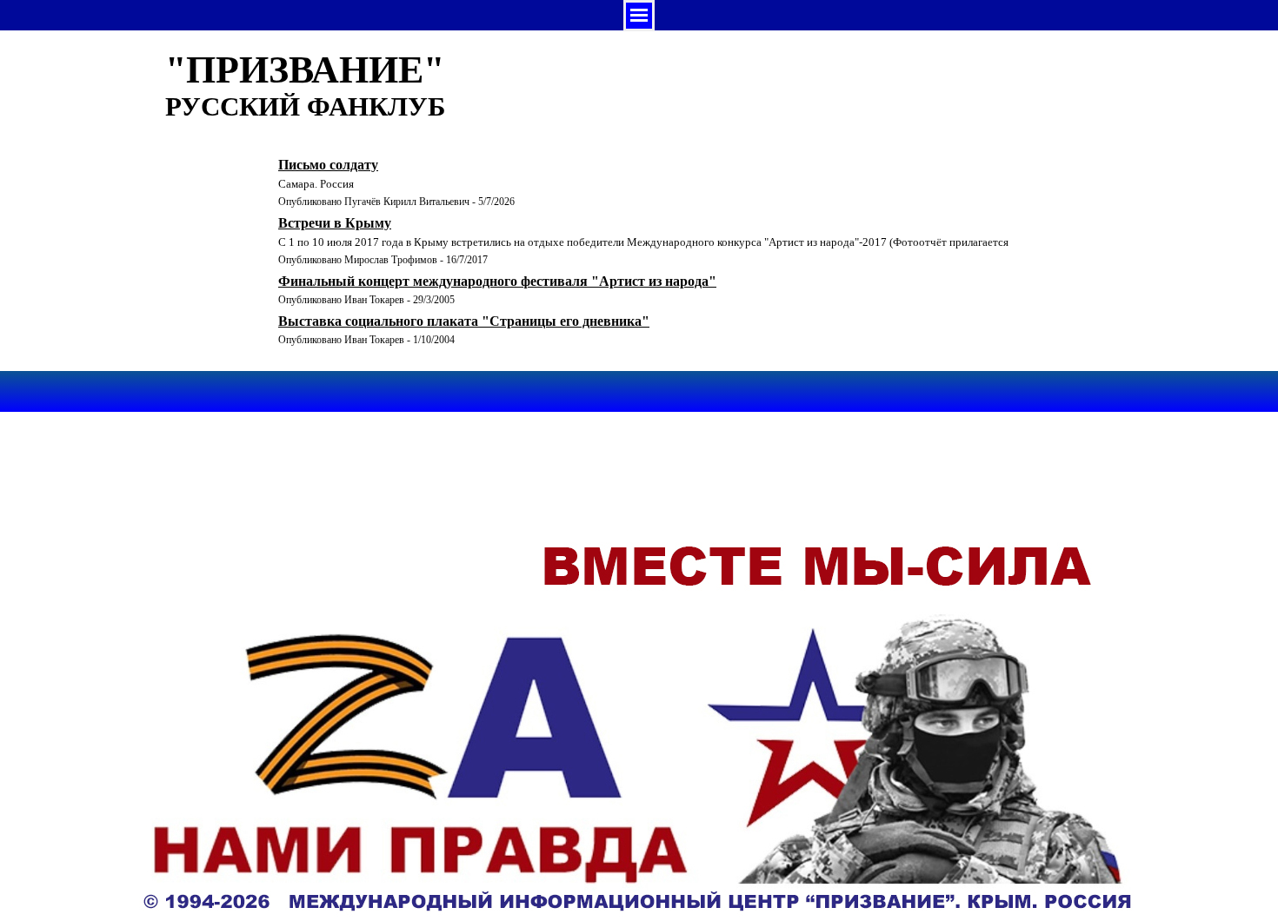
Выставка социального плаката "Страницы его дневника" (463, 321)
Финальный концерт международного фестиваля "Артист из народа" (497, 281)
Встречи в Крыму (334, 222)
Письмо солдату (328, 164)
